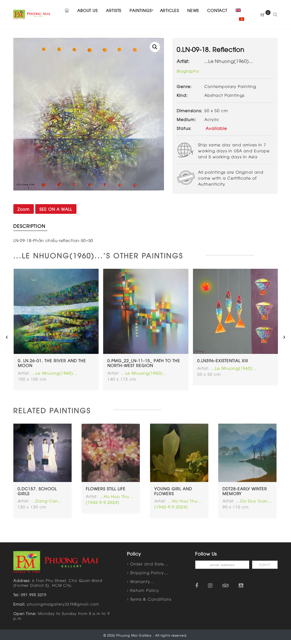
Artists (113, 10)
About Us (87, 10)
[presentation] (6, 335)
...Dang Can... (47, 500)
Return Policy (144, 590)
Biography (188, 70)
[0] (263, 15)
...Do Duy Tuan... (254, 500)
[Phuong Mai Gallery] (31, 14)
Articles (169, 10)
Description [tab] (29, 226)
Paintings (140, 10)
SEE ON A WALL (56, 209)
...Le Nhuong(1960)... (228, 61)
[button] (155, 47)
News (193, 10)
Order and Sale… (149, 563)
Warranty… (142, 581)
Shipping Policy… (149, 572)
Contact (217, 10)
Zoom (24, 209)
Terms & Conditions (150, 599)
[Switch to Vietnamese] (240, 19)
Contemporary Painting (230, 86)
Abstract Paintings (224, 95)
